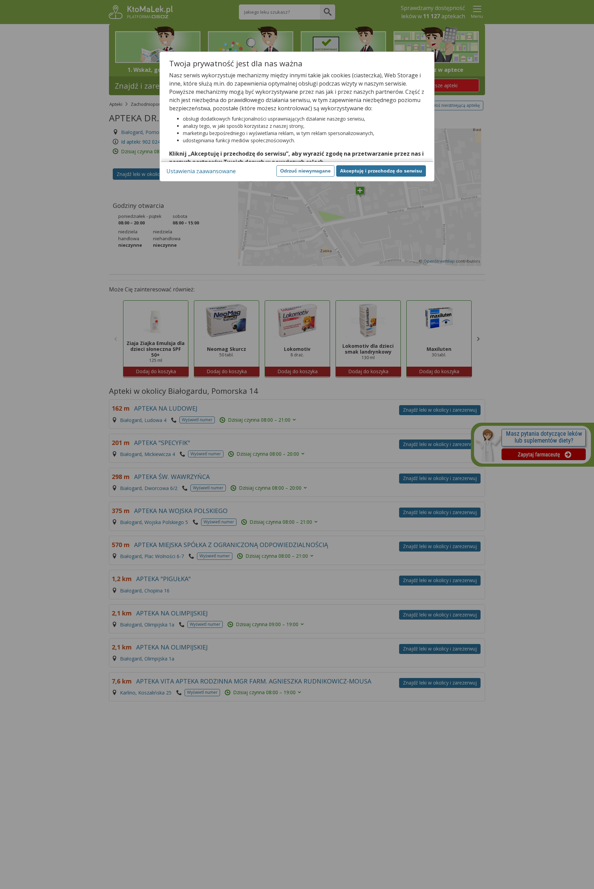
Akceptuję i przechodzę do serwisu (381, 171)
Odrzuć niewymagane (305, 171)
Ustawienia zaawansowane (201, 171)
